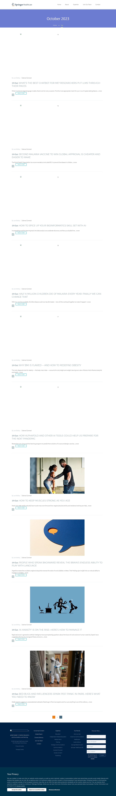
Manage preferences (54, 789)
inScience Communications (77, 736)
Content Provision (58, 750)
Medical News (57, 739)
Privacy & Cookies (20, 746)
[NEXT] (60, 717)
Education (58, 734)
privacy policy (21, 786)
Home (59, 4)
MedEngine (77, 739)
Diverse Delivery (39, 737)
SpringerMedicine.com (77, 745)
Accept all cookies (17, 789)
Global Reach (38, 734)
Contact (97, 4)
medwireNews (77, 742)
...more (100, 91)
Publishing (58, 755)
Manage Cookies (20, 749)
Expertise (76, 4)
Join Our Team (87, 4)
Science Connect (27, 78)
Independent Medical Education (58, 736)
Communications (58, 747)
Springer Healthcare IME (77, 747)
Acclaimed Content (39, 730)
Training (58, 742)
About (67, 4)
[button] (13, 95)
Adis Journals (77, 734)
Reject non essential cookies (37, 789)
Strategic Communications (58, 745)
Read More (21, 93)
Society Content (58, 753)
